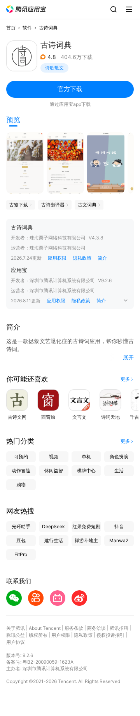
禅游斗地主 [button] (86, 540)
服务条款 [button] (74, 628)
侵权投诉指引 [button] (110, 635)
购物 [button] (21, 484)
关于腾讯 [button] (15, 628)
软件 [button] (27, 28)
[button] (26, 9)
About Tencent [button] (45, 628)
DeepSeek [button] (53, 526)
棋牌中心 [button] (86, 470)
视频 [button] (53, 456)
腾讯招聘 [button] (119, 628)
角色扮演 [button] (119, 456)
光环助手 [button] (21, 526)
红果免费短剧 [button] (86, 526)
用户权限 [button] (60, 635)
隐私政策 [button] (82, 258)
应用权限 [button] (57, 258)
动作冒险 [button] (21, 470)
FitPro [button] (20, 554)
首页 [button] (11, 28)
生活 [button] (119, 470)
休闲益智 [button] (53, 470)
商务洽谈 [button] (96, 628)
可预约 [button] (21, 456)
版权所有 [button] (38, 635)
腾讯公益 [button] (15, 635)
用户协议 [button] (15, 642)
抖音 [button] (119, 526)
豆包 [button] (21, 540)
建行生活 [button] (53, 540)
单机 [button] (86, 456)
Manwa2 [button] (118, 540)
